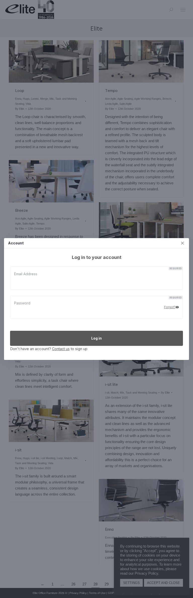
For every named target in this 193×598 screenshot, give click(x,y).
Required (176, 268)
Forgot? (169, 307)
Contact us (61, 349)
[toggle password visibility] (177, 307)
